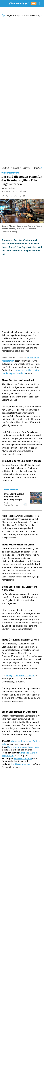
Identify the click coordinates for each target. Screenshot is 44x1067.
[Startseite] (19, 3)
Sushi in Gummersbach (21, 764)
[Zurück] (3, 15)
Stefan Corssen (11, 505)
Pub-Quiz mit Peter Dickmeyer (20, 675)
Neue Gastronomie (23, 758)
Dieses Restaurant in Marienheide (23, 747)
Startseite (6, 168)
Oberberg (26, 168)
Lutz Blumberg (10, 188)
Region (16, 168)
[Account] (39, 3)
